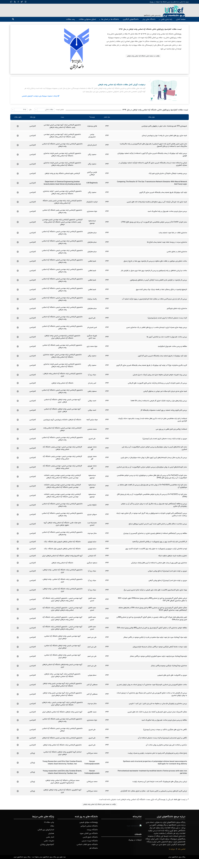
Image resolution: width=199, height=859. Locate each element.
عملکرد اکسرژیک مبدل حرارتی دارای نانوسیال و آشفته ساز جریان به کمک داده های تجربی (157, 712)
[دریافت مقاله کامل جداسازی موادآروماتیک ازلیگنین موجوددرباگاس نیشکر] (18, 666)
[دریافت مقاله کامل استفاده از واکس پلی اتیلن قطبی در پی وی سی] (18, 429)
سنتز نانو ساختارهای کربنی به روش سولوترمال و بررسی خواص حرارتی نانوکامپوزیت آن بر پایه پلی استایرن (154, 448)
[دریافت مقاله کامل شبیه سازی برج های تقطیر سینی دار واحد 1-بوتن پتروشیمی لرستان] (18, 136)
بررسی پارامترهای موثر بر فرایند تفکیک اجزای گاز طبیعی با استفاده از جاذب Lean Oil (159, 401)
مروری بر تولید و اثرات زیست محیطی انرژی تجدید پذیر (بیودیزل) (165, 438)
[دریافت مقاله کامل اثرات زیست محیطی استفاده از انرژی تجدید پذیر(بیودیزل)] (18, 318)
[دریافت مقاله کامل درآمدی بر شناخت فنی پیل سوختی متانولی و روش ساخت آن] (18, 745)
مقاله (52, 825)
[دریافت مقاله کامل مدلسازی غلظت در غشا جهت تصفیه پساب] (18, 233)
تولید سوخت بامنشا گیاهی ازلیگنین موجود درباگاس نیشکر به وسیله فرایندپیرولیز (160, 647)
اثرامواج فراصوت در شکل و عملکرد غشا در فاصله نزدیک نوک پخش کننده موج (161, 289)
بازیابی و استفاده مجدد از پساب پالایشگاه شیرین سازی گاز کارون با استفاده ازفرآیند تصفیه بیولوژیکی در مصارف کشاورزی (153, 164)
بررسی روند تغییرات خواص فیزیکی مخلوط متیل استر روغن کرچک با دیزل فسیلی (160, 375)
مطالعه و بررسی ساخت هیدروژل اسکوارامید (172, 346)
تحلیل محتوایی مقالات (87, 19)
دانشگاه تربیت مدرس (90, 840)
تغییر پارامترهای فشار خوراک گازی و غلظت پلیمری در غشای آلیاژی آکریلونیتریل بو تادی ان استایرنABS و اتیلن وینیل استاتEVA (152, 618)
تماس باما (181, 849)
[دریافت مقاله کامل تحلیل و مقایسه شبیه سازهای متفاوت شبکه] (18, 556)
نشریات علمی (49, 840)
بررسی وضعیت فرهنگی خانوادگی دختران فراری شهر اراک (168, 173)
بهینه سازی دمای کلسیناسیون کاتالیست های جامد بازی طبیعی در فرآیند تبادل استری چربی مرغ (155, 590)
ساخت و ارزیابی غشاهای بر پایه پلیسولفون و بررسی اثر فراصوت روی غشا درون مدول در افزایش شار (154, 270)
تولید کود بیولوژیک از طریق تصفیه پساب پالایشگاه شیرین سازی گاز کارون (162, 356)
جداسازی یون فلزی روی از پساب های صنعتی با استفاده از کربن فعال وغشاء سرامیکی (159, 563)
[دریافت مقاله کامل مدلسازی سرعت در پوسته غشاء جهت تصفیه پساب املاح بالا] (18, 242)
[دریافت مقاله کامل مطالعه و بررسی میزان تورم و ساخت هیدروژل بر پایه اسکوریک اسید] (18, 720)
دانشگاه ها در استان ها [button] (110, 19)
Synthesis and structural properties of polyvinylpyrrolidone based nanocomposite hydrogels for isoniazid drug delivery (155, 762)
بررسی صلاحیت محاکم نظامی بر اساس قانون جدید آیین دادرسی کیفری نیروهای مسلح (158, 524)
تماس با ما (180, 2)
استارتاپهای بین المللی (46, 829)
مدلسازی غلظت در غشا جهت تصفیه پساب (173, 232)
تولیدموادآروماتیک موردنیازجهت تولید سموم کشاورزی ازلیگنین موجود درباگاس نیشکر (158, 656)
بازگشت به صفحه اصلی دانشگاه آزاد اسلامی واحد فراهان (143, 56)
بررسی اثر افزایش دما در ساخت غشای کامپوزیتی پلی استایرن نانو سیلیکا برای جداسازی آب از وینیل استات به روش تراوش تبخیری (152, 694)
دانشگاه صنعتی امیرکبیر (89, 825)
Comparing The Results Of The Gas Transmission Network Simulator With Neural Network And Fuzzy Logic (152, 183)
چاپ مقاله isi (49, 822)
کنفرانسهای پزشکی (47, 844)
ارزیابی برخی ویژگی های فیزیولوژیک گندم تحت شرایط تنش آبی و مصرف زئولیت (159, 781)
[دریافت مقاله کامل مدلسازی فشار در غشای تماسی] (18, 252)
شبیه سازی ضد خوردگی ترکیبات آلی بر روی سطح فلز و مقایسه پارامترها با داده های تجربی (157, 202)
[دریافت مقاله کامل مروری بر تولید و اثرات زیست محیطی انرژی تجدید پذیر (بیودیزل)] (18, 439)
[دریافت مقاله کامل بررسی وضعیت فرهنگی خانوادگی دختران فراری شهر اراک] (18, 173)
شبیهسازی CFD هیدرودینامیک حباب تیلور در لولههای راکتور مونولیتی (164, 126)
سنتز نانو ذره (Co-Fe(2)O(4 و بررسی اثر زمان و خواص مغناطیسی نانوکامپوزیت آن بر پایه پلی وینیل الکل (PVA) (152, 495)
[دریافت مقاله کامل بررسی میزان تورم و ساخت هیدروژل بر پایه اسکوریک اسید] (18, 211)
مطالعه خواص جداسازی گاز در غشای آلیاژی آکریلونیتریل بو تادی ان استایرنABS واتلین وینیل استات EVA (152, 628)
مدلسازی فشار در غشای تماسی (177, 251)
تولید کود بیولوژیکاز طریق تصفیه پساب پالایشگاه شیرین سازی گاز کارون (163, 192)
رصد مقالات (70, 19)
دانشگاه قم (94, 848)
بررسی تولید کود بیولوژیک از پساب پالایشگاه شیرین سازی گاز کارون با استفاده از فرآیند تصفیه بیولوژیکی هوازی (152, 154)
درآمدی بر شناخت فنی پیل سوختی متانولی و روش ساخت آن (166, 745)
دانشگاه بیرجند (92, 829)
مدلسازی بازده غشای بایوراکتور (177, 308)
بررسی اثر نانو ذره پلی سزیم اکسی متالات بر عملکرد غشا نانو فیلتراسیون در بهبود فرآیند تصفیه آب (154, 299)
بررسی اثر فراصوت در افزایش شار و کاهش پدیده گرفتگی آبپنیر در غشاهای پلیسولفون (158, 280)
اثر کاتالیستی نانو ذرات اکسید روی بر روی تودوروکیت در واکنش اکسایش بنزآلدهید (159, 541)
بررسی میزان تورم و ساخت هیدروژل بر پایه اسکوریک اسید (167, 211)
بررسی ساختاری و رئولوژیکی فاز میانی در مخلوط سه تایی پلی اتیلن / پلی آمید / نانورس (158, 703)
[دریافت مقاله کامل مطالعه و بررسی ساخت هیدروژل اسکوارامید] (18, 346)
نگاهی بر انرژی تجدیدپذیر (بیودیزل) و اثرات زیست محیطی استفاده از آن (162, 738)
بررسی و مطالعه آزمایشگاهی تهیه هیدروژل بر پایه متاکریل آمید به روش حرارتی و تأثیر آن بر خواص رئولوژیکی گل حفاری (154, 505)
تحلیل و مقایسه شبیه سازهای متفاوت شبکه (172, 556)
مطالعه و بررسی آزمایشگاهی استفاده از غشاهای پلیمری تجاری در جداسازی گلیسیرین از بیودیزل (155, 533)
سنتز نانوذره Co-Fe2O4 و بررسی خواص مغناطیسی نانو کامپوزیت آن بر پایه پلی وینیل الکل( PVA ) (154, 222)
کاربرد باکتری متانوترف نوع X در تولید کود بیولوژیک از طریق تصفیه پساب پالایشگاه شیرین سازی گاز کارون (151, 365)
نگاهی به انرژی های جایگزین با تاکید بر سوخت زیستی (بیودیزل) (165, 729)
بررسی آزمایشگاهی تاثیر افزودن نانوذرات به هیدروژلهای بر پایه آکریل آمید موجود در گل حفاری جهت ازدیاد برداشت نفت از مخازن (151, 514)
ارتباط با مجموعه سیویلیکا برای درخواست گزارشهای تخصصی (39, 96)
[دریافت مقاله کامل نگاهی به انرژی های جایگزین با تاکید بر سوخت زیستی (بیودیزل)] (18, 730)
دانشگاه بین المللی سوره (89, 833)
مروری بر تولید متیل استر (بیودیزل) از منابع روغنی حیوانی (167, 571)
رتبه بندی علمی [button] (166, 19)
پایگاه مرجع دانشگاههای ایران (176, 857)
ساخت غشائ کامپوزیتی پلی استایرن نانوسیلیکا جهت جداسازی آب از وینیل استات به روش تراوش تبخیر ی (152, 684)
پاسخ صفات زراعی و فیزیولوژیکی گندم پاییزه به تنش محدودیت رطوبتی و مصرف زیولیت (157, 753)
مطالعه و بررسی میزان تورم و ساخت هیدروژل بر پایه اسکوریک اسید (164, 720)
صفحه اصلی (181, 19)
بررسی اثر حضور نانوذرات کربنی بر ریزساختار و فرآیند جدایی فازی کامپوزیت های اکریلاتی (157, 383)
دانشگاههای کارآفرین (131, 19)
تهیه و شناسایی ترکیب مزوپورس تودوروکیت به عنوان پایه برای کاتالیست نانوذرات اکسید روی (156, 548)
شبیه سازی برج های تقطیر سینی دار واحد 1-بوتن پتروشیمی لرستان (164, 135)
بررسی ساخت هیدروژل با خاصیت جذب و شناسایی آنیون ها (167, 337)
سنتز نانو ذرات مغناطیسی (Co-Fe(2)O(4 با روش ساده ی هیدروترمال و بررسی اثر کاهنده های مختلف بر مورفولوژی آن (152, 486)
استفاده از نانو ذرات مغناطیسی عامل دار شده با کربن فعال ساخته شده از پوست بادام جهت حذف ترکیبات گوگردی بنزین (152, 419)
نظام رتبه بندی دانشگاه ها (168, 2)
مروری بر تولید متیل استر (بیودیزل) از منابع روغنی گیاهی (168, 580)
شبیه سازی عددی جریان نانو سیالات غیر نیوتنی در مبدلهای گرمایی (165, 391)
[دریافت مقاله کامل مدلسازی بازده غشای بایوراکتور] (18, 308)
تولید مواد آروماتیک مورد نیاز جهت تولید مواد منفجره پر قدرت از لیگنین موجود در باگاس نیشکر (155, 637)
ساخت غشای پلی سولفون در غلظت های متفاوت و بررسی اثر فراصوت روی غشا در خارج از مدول (155, 261)
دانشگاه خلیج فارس (90, 837)
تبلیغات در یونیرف (154, 2)
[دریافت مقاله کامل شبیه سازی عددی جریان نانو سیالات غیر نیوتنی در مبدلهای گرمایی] (18, 391)
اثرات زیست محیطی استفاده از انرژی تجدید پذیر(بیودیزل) (167, 318)
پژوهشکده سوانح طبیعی (88, 822)
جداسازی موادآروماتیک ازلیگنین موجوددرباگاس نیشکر (169, 665)
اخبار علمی (50, 837)
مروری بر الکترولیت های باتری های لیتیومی (172, 675)
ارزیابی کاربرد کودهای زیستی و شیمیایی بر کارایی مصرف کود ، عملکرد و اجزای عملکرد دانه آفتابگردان (154, 791)
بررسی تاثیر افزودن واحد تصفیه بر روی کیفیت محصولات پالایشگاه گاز (164, 410)
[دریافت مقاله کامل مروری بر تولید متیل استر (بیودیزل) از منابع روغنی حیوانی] (18, 571)
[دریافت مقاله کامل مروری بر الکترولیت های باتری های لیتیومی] (18, 675)
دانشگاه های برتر (149, 19)
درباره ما (186, 2)
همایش (51, 833)
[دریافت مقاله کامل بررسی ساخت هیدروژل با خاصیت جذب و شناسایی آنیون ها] (18, 337)
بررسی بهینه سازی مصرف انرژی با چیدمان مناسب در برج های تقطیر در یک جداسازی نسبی (156, 327)
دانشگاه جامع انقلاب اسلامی (87, 844)
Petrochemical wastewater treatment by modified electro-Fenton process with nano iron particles (152, 772)
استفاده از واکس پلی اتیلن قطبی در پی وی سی (171, 429)
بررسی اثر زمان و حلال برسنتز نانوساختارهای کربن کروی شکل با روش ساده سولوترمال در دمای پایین (154, 457)
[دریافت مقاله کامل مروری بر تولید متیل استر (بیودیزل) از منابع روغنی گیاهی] (18, 580)
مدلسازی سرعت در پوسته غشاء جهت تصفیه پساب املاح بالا (167, 242)
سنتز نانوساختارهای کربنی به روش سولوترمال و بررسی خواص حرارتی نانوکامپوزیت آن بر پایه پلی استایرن (152, 467)
